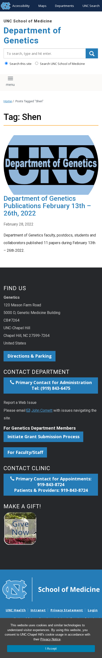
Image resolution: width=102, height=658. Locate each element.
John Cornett (41, 410)
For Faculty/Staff (25, 452)
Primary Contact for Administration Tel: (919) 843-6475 (53, 385)
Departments (64, 6)
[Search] (92, 53)
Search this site (20, 64)
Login (93, 610)
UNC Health (16, 610)
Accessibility (21, 6)
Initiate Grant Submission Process (43, 436)
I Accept (51, 648)
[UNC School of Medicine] (51, 589)
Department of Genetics (32, 36)
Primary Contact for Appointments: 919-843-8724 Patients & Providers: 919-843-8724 (53, 484)
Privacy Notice (50, 639)
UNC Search (91, 6)
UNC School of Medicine (28, 21)
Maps (42, 6)
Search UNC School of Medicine (62, 64)
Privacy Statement (67, 610)
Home (8, 101)
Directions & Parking (29, 356)
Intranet (38, 610)
